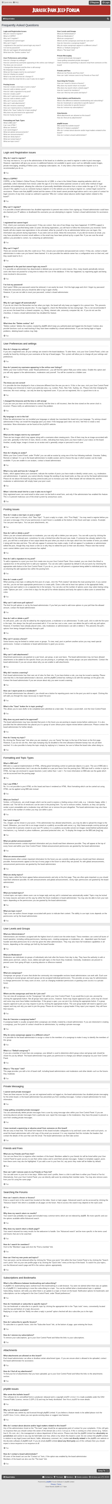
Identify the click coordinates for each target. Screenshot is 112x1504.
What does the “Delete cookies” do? (16, 52)
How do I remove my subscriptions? (70, 107)
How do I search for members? (68, 90)
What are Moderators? (65, 36)
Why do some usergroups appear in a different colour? (77, 45)
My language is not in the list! (14, 70)
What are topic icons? (11, 141)
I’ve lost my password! (11, 48)
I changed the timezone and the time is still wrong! (21, 67)
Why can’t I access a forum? (13, 101)
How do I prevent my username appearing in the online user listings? (28, 63)
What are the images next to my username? (19, 72)
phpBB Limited (70, 1397)
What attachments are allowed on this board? (74, 115)
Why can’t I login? (10, 43)
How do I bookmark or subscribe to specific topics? (76, 103)
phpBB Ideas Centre (11, 1415)
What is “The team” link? (66, 50)
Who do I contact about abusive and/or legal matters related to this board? (81, 131)
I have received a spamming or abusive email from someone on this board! (82, 64)
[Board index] (56, 10)
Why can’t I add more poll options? (16, 96)
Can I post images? (10, 130)
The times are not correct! (12, 65)
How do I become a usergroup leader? (71, 43)
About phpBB (72, 1399)
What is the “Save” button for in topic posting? (20, 110)
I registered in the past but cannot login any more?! (22, 45)
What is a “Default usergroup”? (68, 48)
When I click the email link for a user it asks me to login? (24, 79)
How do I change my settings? (14, 60)
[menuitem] (15, 2)
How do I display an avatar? (13, 74)
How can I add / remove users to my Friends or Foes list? (78, 75)
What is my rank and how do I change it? (18, 77)
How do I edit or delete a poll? (14, 99)
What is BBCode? (10, 123)
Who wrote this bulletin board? (68, 126)
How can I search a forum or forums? (70, 83)
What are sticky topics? (11, 137)
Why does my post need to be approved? (18, 113)
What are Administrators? (66, 34)
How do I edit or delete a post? (14, 89)
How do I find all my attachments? (69, 118)
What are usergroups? (65, 38)
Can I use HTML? (9, 125)
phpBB (45, 424)
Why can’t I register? (10, 38)
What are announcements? (13, 134)
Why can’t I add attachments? (14, 103)
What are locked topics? (12, 139)
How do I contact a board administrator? (72, 135)
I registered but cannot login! (13, 41)
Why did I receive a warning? (14, 106)
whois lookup (62, 1431)
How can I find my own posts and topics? (72, 93)
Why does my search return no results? (71, 86)
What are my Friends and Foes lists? (70, 73)
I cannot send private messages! (69, 58)
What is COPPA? (9, 36)
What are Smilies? (10, 128)
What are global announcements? (16, 132)
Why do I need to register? (13, 34)
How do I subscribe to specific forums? (71, 105)
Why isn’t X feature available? (68, 128)
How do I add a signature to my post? (17, 92)
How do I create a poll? (11, 94)
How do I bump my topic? (12, 115)
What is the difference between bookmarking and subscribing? (80, 101)
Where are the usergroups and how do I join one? (75, 41)
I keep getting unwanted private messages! (73, 60)
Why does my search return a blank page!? (73, 88)
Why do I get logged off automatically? (17, 50)
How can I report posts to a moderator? (17, 108)
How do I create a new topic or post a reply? (19, 87)
